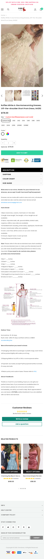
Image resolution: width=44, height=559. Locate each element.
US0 (13, 121)
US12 (3, 125)
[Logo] (22, 9)
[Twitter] (8, 527)
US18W (26, 125)
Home (3, 15)
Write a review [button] (22, 419)
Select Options (11, 472)
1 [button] (18, 488)
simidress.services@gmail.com (11, 202)
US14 (8, 125)
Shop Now (29, 4)
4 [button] (25, 488)
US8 (33, 121)
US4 (23, 121)
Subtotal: (4, 147)
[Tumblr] (24, 527)
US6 (28, 121)
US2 (18, 121)
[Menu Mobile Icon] (2, 9)
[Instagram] (13, 527)
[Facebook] (3, 527)
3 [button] (23, 488)
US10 (38, 121)
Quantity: (4, 139)
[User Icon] (35, 9)
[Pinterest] (18, 527)
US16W (19, 125)
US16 (13, 125)
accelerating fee (6, 340)
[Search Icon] (8, 9)
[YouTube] (29, 527)
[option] (22, 55)
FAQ (35, 371)
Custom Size (5, 121)
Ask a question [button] (22, 424)
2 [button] (20, 488)
